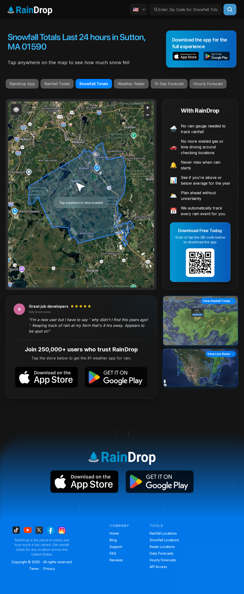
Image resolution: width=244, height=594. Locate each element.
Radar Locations (162, 547)
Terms (34, 569)
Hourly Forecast (208, 83)
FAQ (113, 553)
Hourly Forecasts (163, 560)
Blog (113, 540)
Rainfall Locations (163, 533)
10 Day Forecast (169, 83)
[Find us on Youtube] (27, 530)
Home (114, 533)
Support (116, 547)
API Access (158, 567)
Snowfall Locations (164, 540)
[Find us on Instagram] (62, 530)
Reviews (116, 560)
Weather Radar (131, 83)
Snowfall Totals (93, 83)
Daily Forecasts (161, 553)
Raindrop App (22, 83)
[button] (185, 57)
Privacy (49, 569)
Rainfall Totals (57, 83)
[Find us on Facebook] (50, 530)
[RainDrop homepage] (30, 9)
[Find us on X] (39, 530)
